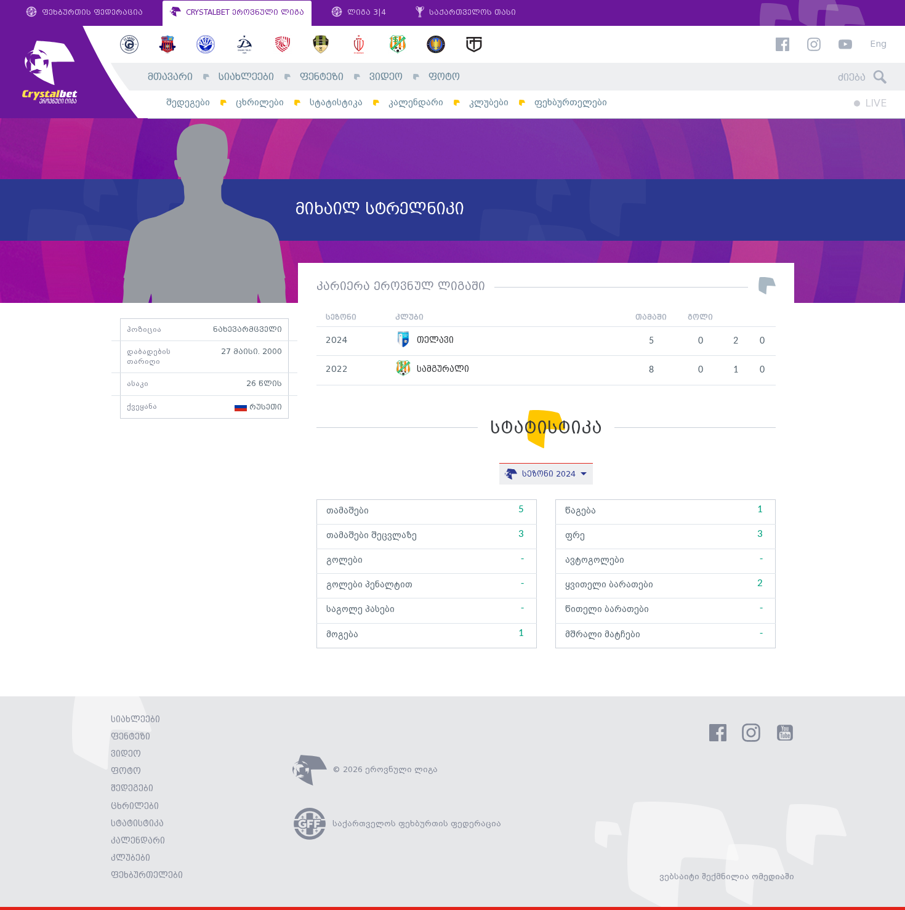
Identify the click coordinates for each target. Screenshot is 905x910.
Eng (878, 44)
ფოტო (444, 77)
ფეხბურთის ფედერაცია (91, 13)
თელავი (434, 340)
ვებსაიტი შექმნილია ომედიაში (726, 876)
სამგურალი (441, 369)
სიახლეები (246, 77)
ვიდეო (386, 77)
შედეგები (188, 102)
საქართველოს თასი (471, 13)
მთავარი (170, 77)
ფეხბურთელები (570, 102)
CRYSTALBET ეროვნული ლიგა (243, 13)
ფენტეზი (322, 77)
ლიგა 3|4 (365, 13)
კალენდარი (415, 102)
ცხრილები (260, 102)
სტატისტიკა (336, 102)
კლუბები (489, 102)
